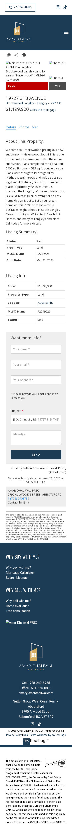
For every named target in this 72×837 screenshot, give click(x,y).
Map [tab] (35, 127)
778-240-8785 (23, 7)
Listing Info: (16, 275)
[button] (20, 7)
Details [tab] (11, 127)
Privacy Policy (14, 734)
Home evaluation (17, 606)
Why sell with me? (18, 601)
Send (36, 454)
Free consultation (18, 611)
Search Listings (17, 578)
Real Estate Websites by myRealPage (44, 734)
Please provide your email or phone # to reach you (34, 396)
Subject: (16, 411)
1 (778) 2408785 (18, 498)
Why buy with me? (18, 567)
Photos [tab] (24, 127)
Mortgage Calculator (20, 573)
